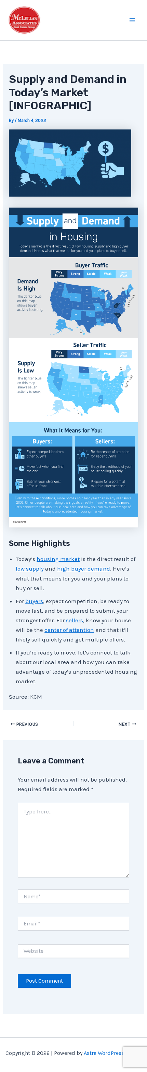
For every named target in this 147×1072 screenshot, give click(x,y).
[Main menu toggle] (133, 20)
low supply (30, 568)
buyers (34, 601)
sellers (74, 620)
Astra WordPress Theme (113, 1053)
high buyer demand (83, 568)
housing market (58, 559)
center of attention (69, 629)
